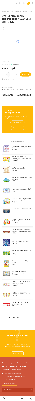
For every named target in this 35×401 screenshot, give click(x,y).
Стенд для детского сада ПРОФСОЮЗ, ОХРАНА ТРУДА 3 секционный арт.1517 (21, 293)
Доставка (28, 363)
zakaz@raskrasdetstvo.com (13, 373)
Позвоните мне (17, 122)
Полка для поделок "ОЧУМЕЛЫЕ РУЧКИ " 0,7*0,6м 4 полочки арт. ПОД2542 (21, 220)
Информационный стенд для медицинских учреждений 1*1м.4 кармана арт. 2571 (21, 241)
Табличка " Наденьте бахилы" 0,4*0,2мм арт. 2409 (20, 303)
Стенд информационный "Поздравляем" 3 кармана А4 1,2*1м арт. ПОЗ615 (21, 158)
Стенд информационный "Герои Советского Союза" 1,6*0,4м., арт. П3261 (21, 231)
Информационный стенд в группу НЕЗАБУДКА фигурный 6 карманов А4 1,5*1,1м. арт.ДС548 (22, 189)
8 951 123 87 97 (10, 380)
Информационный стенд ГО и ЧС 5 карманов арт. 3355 (21, 282)
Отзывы (23, 366)
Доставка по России (24, 94)
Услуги (19, 363)
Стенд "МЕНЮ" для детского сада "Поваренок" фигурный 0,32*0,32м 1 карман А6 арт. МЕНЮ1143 (22, 200)
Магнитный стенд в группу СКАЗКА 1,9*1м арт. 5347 (22, 178)
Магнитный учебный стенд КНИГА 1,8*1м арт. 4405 (21, 251)
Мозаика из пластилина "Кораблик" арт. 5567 (22, 261)
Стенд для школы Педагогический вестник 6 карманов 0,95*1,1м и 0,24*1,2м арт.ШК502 (21, 168)
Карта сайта (16, 369)
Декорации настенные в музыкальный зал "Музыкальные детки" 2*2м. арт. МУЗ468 (21, 273)
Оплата (4, 366)
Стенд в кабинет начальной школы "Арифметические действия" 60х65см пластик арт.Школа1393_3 (22, 148)
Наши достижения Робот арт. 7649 (22, 208)
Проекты (13, 366)
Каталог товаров (8, 363)
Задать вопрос (17, 128)
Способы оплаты (7, 94)
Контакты (5, 369)
